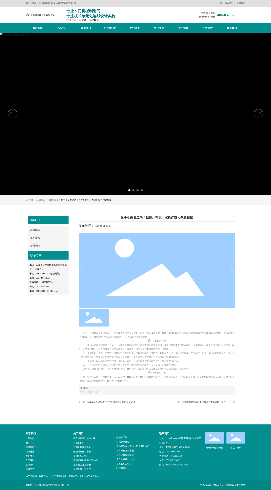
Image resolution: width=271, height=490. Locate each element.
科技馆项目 (31, 447)
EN (220, 3)
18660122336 (46, 282)
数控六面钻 (121, 437)
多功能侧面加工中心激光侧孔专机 (132, 446)
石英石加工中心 (124, 464)
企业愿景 (30, 451)
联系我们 (30, 465)
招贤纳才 (30, 469)
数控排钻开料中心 (82, 451)
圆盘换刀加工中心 (82, 465)
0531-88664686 (43, 278)
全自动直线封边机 (125, 459)
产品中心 (30, 438)
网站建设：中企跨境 (235, 485)
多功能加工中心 (81, 456)
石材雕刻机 (121, 468)
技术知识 (53, 200)
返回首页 (240, 3)
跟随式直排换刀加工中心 (85, 460)
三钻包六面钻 (123, 442)
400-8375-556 (227, 15)
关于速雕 (30, 460)
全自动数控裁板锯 (125, 455)
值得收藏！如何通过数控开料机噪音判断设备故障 (111, 402)
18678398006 (42, 273)
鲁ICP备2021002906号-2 (211, 485)
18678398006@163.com (47, 291)
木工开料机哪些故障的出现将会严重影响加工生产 (202, 402)
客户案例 (30, 456)
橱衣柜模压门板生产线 (84, 438)
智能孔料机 (78, 443)
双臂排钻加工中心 (125, 450)
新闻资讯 (40, 200)
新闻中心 (30, 443)
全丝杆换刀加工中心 (83, 469)
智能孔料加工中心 (82, 447)
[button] (129, 190)
